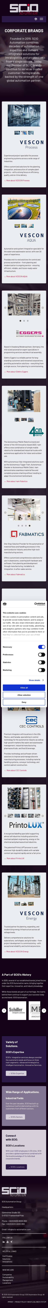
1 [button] (20, 321)
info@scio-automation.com (19, 1229)
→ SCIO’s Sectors (15, 1117)
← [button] (5, 308)
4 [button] (29, 526)
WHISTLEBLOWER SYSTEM (36, 1302)
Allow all (24, 688)
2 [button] (24, 321)
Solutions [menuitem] (6, 1259)
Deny (24, 702)
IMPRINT (10, 1302)
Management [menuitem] (7, 1280)
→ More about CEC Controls (15, 770)
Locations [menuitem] (6, 1283)
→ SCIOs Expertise (16, 1073)
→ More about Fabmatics (14, 574)
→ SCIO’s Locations (16, 1167)
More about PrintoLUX (15, 858)
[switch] (41, 655)
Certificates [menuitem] (7, 1256)
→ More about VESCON (13, 180)
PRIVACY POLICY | (21, 1302)
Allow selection (24, 695)
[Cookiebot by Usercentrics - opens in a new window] (34, 604)
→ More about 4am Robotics (15, 481)
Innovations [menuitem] (7, 1261)
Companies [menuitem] (7, 1274)
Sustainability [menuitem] (8, 1277)
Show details (34, 680)
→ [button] (42, 308)
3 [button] (27, 321)
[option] (24, 116)
